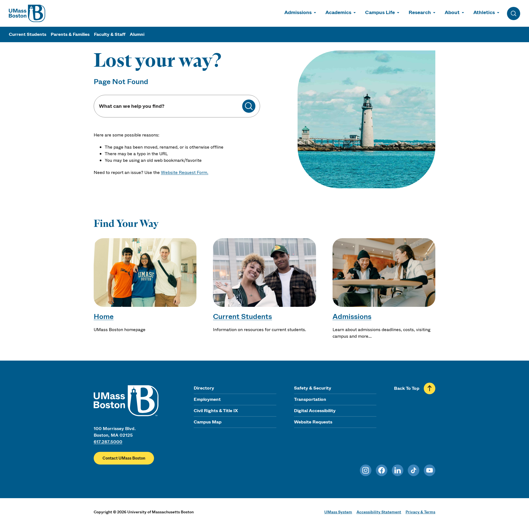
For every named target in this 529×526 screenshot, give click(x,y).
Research (420, 12)
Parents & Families (70, 34)
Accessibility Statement (379, 512)
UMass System (338, 512)
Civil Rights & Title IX (216, 410)
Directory (204, 388)
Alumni (137, 34)
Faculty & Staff (109, 34)
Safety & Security (312, 388)
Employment (207, 399)
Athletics (484, 12)
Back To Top (406, 388)
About (452, 12)
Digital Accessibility (315, 410)
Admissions (298, 12)
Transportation (310, 399)
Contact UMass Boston (123, 458)
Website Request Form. (184, 172)
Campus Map (208, 422)
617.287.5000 (108, 442)
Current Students (27, 34)
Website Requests (313, 422)
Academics (338, 12)
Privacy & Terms (420, 512)
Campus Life (380, 12)
